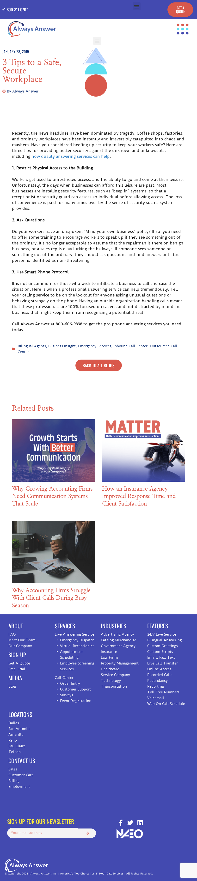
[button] (137, 6)
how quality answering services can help (70, 156)
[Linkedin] (140, 823)
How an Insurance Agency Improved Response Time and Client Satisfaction (139, 496)
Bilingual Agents (32, 346)
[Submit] (87, 833)
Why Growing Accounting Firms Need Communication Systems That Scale (52, 496)
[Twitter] (130, 823)
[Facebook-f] (121, 823)
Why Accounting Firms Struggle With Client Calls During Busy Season (51, 598)
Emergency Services (94, 346)
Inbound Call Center (131, 346)
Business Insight (62, 346)
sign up (17, 654)
